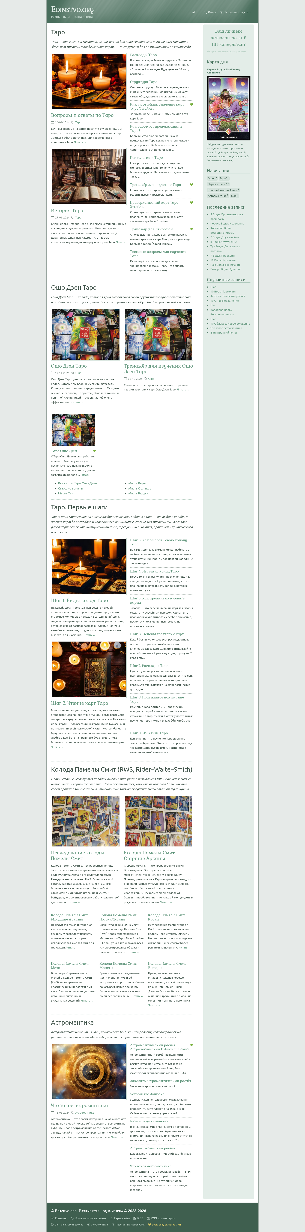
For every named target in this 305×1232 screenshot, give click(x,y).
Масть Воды (137, 483)
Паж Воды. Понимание (225, 264)
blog (234, 195)
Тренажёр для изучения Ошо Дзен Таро (158, 369)
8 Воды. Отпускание (223, 241)
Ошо (78, 372)
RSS (140, 1218)
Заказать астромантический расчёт (160, 1081)
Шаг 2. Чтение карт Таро (79, 703)
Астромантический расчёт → (228, 51)
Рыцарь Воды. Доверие (225, 269)
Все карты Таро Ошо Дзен (77, 483)
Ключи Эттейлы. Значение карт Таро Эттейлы (157, 106)
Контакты (61, 1218)
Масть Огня (66, 493)
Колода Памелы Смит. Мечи (70, 966)
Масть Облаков (139, 488)
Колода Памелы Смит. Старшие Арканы (149, 855)
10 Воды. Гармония (223, 260)
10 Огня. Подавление (224, 300)
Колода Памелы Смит (223, 190)
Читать (78, 142)
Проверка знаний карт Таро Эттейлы (154, 205)
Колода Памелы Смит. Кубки (167, 917)
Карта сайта (122, 1218)
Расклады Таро (143, 55)
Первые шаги (218, 184)
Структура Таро (143, 82)
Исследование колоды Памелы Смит (77, 855)
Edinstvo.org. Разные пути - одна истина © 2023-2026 (100, 1211)
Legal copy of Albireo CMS (166, 1224)
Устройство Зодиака (147, 1094)
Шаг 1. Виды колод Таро (79, 600)
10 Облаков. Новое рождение (230, 323)
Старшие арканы (70, 488)
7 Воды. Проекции (222, 255)
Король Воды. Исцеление (227, 223)
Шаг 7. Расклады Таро (149, 666)
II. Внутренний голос (223, 332)
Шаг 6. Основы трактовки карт (157, 634)
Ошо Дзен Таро (69, 366)
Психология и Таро (146, 158)
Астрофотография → (238, 12)
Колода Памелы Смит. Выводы (167, 966)
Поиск (212, 12)
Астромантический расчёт (152, 1148)
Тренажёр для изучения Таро (155, 185)
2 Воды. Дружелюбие (224, 237)
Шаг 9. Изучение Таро (149, 733)
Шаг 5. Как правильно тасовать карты (157, 600)
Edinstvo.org (72, 9)
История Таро (67, 210)
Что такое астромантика (79, 1105)
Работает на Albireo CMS (130, 1224)
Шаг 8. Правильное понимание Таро (157, 699)
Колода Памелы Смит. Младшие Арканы (70, 917)
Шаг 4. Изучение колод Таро (154, 571)
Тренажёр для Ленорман (151, 229)
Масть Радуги (138, 493)
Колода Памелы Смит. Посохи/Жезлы (118, 917)
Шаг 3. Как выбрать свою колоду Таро (158, 542)
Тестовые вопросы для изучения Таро (158, 254)
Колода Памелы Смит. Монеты (118, 966)
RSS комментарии (163, 1218)
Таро (78, 122)
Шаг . (213, 286)
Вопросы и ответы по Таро (82, 115)
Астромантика (84, 1112)
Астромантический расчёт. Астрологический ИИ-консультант (159, 1047)
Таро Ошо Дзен (64, 451)
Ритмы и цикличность (149, 1121)
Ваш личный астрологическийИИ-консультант (229, 38)
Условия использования (90, 1218)
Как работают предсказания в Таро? (156, 128)
